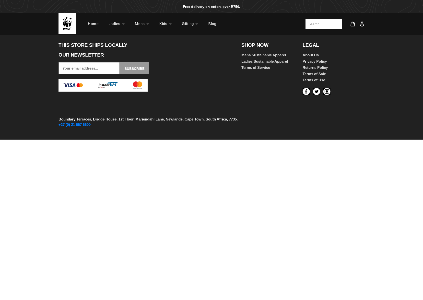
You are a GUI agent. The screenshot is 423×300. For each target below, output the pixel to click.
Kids (164, 24)
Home (93, 24)
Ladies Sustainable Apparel (264, 61)
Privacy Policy (315, 61)
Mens (140, 24)
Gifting (188, 24)
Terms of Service (255, 67)
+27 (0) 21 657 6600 (75, 124)
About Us (311, 55)
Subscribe (134, 69)
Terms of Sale (314, 74)
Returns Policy (315, 67)
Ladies (115, 24)
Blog (212, 24)
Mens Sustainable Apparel (263, 55)
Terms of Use (314, 80)
